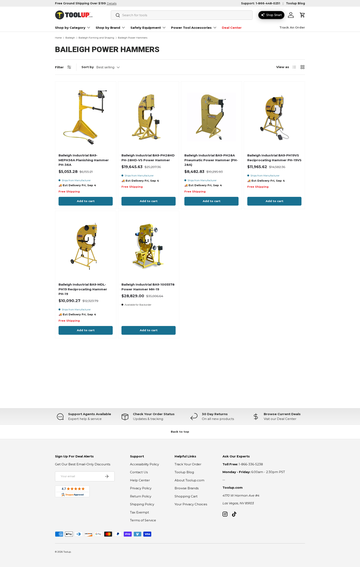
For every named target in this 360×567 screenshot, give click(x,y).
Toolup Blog (295, 3)
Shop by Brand (108, 28)
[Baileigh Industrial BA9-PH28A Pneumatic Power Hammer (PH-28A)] (211, 117)
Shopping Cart (186, 496)
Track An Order (292, 27)
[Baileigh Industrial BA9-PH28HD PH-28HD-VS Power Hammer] (148, 117)
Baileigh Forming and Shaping (96, 38)
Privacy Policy (140, 488)
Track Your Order (188, 464)
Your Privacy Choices (191, 504)
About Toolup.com (189, 480)
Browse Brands (187, 488)
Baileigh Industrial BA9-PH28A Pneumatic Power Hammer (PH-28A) (211, 160)
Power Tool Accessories (191, 28)
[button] (302, 15)
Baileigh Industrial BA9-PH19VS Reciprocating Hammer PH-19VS (274, 157)
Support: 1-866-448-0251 (260, 3)
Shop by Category (70, 28)
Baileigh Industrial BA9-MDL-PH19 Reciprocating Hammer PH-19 (83, 289)
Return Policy (140, 496)
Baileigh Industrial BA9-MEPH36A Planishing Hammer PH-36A (84, 160)
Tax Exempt (139, 512)
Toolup (67, 551)
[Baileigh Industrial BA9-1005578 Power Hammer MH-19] (148, 246)
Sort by (87, 67)
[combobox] (181, 15)
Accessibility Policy (144, 464)
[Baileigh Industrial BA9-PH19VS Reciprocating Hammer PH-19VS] (274, 117)
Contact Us (139, 472)
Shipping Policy (142, 504)
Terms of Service (143, 520)
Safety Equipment (145, 28)
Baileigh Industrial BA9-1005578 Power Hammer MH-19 (148, 286)
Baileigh (70, 38)
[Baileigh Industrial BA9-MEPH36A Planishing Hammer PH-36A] (85, 117)
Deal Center (232, 28)
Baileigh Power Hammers (132, 38)
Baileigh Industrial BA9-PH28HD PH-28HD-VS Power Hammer (148, 157)
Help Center (140, 480)
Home (58, 38)
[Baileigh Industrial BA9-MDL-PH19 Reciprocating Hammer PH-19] (85, 246)
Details (111, 3)
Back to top (180, 431)
